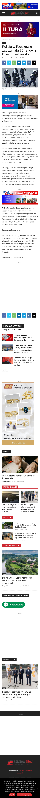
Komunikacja (10, 487)
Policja (7, 517)
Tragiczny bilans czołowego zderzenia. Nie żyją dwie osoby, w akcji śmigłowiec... (26, 525)
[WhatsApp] (14, 63)
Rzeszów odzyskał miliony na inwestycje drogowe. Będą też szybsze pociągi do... (16, 694)
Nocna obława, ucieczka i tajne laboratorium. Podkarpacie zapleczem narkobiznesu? (25, 536)
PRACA (6, 451)
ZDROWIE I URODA (11, 545)
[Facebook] (4, 63)
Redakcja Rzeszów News (9, 700)
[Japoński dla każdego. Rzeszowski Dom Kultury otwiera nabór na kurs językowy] (7, 360)
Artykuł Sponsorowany (8, 586)
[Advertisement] (20, 283)
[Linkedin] (19, 63)
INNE (14, 40)
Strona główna (6, 40)
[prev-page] (3, 370)
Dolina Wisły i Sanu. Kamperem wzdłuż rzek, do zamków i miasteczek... (17, 580)
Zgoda (12, 795)
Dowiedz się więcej (24, 795)
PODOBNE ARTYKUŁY (12, 326)
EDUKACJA (5, 363)
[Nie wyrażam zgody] (37, 788)
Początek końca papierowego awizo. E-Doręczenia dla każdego (24, 337)
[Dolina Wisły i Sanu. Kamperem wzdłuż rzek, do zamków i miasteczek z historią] (20, 562)
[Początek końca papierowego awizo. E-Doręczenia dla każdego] (7, 337)
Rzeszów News (10, 58)
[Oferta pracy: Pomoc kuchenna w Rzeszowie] (20, 464)
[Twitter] (9, 63)
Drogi (22, 502)
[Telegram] (24, 63)
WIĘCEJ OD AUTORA (12, 329)
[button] (3, 13)
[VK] (29, 63)
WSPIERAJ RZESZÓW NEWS (15, 595)
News (4, 472)
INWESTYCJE (9, 659)
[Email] (34, 63)
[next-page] (7, 370)
